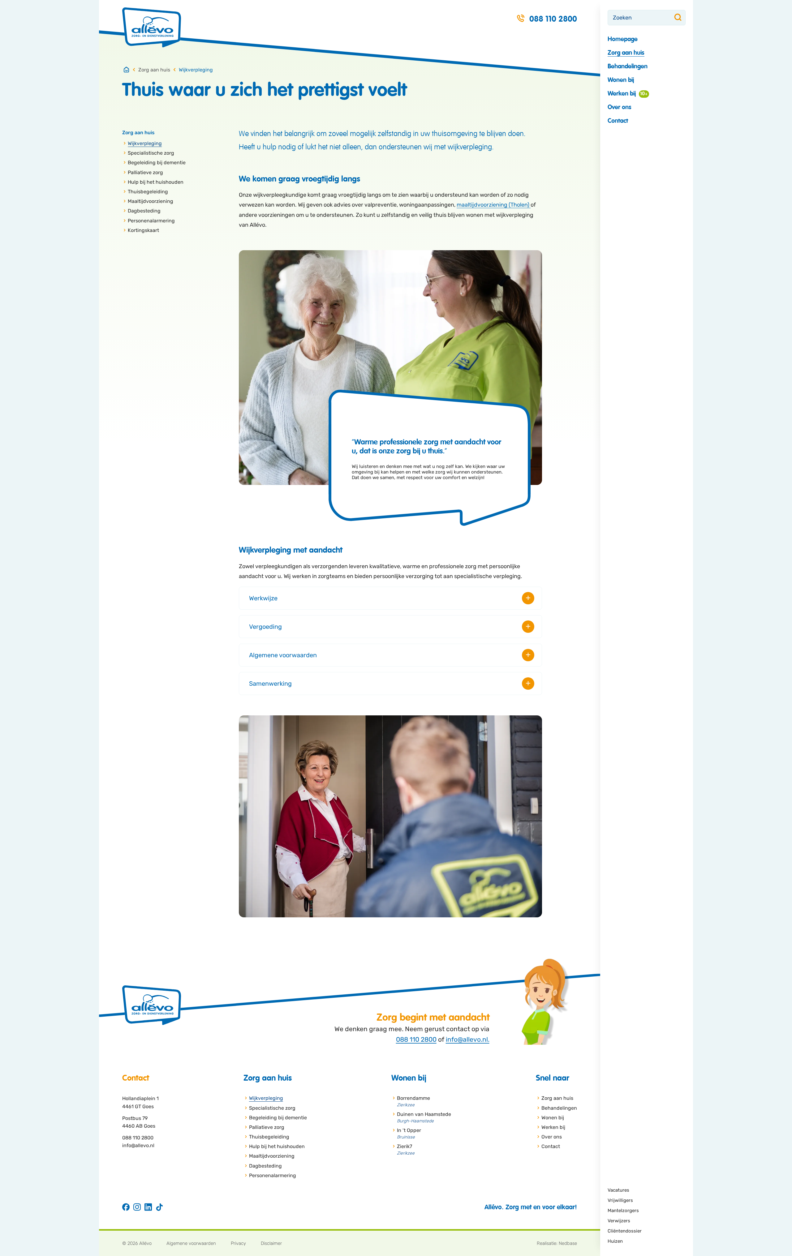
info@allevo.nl (138, 1145)
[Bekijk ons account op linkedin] (148, 1207)
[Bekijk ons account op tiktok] (159, 1207)
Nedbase (568, 1243)
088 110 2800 (416, 1039)
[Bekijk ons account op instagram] (137, 1207)
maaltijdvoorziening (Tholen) (494, 204)
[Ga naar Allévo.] (126, 70)
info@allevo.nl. (467, 1039)
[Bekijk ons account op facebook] (126, 1207)
